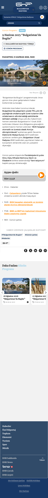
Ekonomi (6, 437)
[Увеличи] (41, 92)
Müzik (5, 448)
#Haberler (6, 238)
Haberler (6, 426)
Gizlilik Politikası (33, 481)
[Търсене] (39, 23)
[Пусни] (42, 17)
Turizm (6, 441)
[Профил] (45, 8)
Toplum (6, 433)
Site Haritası (24, 491)
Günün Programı (9, 30)
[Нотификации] (41, 8)
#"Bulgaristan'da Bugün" (12, 235)
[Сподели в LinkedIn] (35, 250)
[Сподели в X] (30, 250)
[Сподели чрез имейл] (45, 250)
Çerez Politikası (24, 486)
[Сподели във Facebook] (25, 250)
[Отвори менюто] (2, 7)
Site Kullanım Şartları (16, 481)
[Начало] (24, 4)
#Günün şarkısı (31, 235)
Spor (4, 444)
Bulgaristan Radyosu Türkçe (20, 44)
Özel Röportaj (9, 430)
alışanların (16, 193)
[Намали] (44, 92)
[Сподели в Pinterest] (40, 250)
